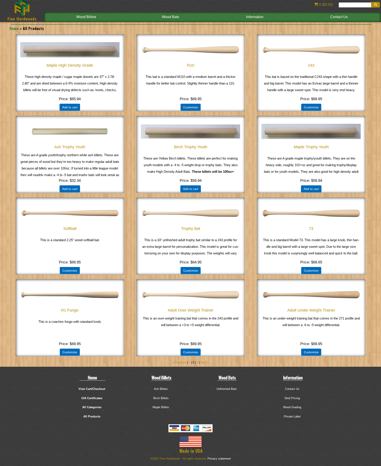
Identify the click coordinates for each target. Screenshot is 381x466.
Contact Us (339, 17)
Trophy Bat (190, 228)
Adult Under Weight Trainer (311, 310)
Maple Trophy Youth (311, 147)
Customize (190, 107)
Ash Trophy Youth (69, 147)
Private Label (292, 416)
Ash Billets (161, 389)
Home (14, 28)
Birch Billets (161, 398)
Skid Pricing (292, 398)
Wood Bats (170, 17)
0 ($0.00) (325, 4)
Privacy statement (219, 458)
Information (254, 17)
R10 (190, 65)
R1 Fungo (69, 310)
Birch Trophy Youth (190, 147)
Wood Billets (86, 17)
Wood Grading (292, 407)
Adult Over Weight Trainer (190, 310)
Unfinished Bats (227, 389)
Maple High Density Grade (70, 65)
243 (311, 65)
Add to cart (69, 107)
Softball (70, 228)
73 (311, 228)
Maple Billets (161, 407)
